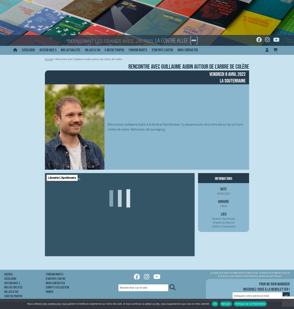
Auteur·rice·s (47, 50)
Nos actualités (70, 50)
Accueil (49, 59)
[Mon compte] (267, 50)
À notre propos (114, 50)
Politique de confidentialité (250, 303)
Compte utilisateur (57, 287)
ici (163, 129)
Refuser (226, 303)
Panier (49, 292)
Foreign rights (138, 50)
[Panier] (275, 50)
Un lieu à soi (92, 50)
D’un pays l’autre (162, 50)
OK (215, 303)
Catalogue (28, 50)
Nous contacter (188, 50)
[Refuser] (289, 304)
